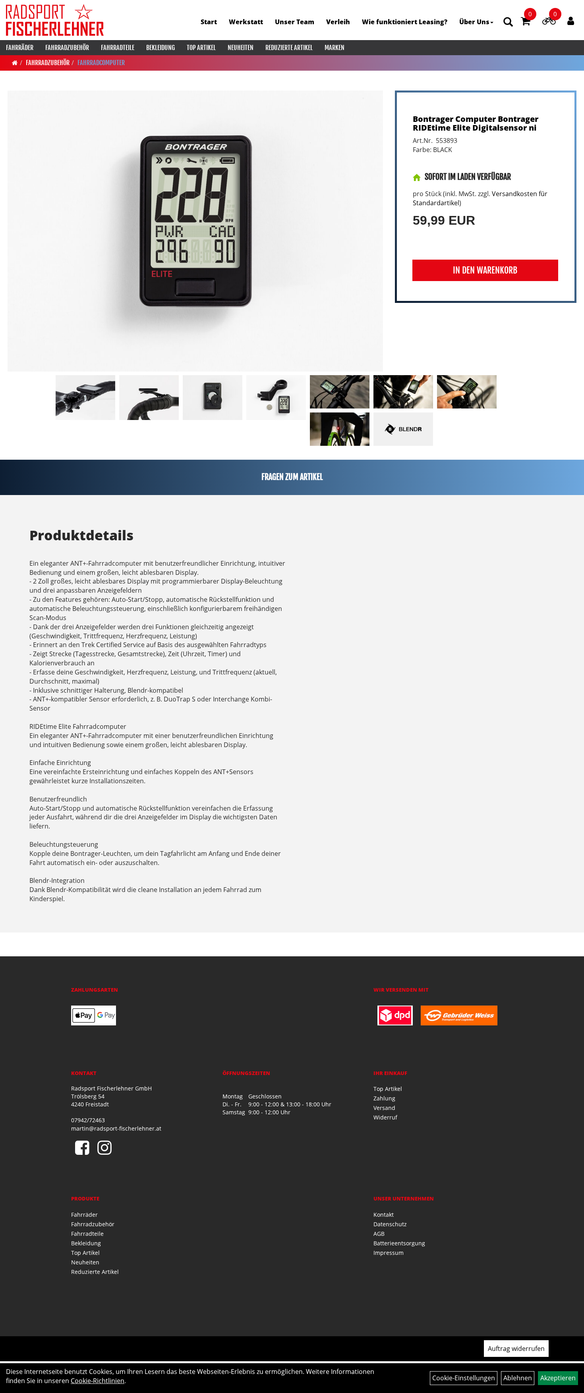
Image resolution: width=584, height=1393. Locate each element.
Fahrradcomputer (101, 63)
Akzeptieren (558, 1378)
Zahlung (384, 1098)
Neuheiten (240, 48)
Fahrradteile (117, 48)
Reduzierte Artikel (289, 48)
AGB (379, 1233)
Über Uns (474, 21)
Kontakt (383, 1214)
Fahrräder (19, 48)
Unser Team (294, 21)
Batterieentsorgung (399, 1243)
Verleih (338, 21)
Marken (334, 48)
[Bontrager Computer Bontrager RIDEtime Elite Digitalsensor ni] (195, 231)
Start (209, 21)
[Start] (15, 63)
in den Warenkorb (485, 270)
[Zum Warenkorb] (525, 22)
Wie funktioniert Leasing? (404, 21)
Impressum (388, 1252)
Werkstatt (246, 21)
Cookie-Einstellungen (463, 1378)
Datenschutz (390, 1224)
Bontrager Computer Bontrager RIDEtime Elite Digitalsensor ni (475, 123)
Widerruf (385, 1117)
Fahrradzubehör (67, 48)
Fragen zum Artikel (292, 477)
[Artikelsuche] (508, 22)
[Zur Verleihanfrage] (548, 22)
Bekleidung (160, 48)
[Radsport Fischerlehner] (55, 20)
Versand (384, 1108)
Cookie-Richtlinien (97, 1380)
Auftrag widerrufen (516, 1348)
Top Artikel (201, 48)
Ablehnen (517, 1378)
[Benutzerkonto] (570, 20)
